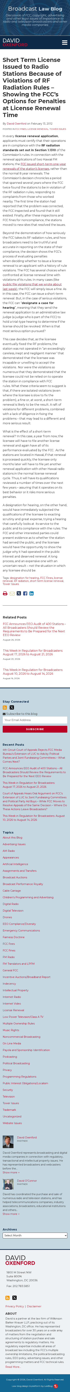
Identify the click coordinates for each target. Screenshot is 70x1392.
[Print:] (5, 593)
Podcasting (10, 1056)
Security (8, 1090)
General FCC (10, 970)
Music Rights (11, 1030)
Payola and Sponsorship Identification (26, 1050)
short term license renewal (46, 581)
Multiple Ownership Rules (19, 1023)
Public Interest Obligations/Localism (25, 1083)
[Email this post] (12, 593)
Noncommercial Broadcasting (21, 1036)
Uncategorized (12, 1116)
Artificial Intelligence (15, 864)
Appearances (11, 857)
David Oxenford (16, 123)
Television (9, 1096)
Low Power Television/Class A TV (23, 1017)
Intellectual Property (16, 990)
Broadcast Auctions (15, 877)
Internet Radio (12, 997)
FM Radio (9, 957)
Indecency (9, 983)
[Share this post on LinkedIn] (31, 593)
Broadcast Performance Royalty (23, 884)
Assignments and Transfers (19, 870)
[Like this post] (25, 593)
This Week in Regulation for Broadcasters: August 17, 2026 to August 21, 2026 (33, 652)
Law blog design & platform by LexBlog (32, 1386)
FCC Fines (20, 129)
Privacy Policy (14, 1306)
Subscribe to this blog (22, 714)
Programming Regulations (19, 1076)
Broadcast (35, 8)
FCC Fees (9, 943)
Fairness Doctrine (14, 937)
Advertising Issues (14, 844)
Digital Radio (11, 904)
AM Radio (9, 851)
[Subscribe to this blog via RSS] (5, 707)
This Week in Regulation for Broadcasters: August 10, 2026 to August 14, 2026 (33, 671)
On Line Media (12, 1043)
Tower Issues (58, 129)
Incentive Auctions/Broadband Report (26, 977)
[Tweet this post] (19, 593)
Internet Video (12, 1003)
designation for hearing (24, 578)
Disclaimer (34, 1306)
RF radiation (21, 581)
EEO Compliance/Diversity (19, 924)
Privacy (7, 1070)
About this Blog (12, 837)
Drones (7, 917)
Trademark (9, 1109)
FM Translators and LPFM (19, 963)
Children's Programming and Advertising (28, 897)
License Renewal (37, 129)
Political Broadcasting (16, 1063)
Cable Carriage (12, 890)
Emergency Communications (21, 930)
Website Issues (12, 1123)
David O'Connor (27, 1180)
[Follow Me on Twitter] (12, 707)
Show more (10, 1172)
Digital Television (13, 910)
